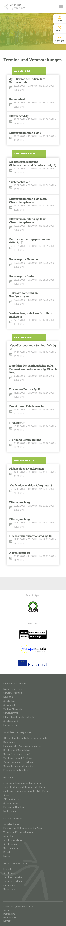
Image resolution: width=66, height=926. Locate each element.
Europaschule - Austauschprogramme (22, 746)
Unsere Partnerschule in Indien (18, 766)
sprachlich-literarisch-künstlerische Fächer (24, 787)
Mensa (6, 856)
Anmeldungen (10, 836)
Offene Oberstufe (12, 799)
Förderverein (10, 725)
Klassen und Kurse (12, 689)
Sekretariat (9, 705)
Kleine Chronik (10, 885)
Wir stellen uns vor (15, 863)
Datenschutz (9, 917)
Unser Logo (9, 889)
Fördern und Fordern (13, 807)
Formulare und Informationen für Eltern (22, 828)
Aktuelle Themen (11, 824)
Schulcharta (9, 873)
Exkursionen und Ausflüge (16, 770)
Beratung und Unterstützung (17, 750)
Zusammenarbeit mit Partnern (18, 762)
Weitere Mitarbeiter (13, 709)
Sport (6, 795)
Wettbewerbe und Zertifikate (18, 758)
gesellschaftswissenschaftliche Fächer (23, 783)
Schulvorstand (10, 721)
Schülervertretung (12, 692)
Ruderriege (9, 742)
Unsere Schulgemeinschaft (17, 754)
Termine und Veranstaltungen (18, 832)
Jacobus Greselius (12, 877)
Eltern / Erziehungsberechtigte (19, 716)
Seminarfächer (10, 803)
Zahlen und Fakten (12, 881)
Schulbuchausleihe (12, 840)
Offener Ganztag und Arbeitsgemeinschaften (26, 738)
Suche (6, 910)
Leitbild (7, 869)
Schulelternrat (10, 712)
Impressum (9, 913)
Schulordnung (10, 844)
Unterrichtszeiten (12, 848)
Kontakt (7, 852)
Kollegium (8, 696)
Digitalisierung (10, 811)
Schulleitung (9, 701)
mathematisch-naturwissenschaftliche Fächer (26, 791)
